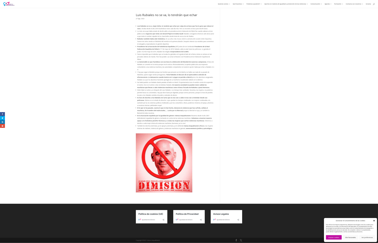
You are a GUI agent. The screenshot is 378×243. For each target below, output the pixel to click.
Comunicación (315, 4)
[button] (374, 221)
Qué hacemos (237, 4)
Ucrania (368, 4)
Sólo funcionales (350, 237)
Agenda (327, 4)
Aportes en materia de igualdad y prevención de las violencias (285, 4)
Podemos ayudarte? (253, 4)
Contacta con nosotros (353, 4)
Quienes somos (223, 4)
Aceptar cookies (333, 237)
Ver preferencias (367, 237)
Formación (337, 4)
